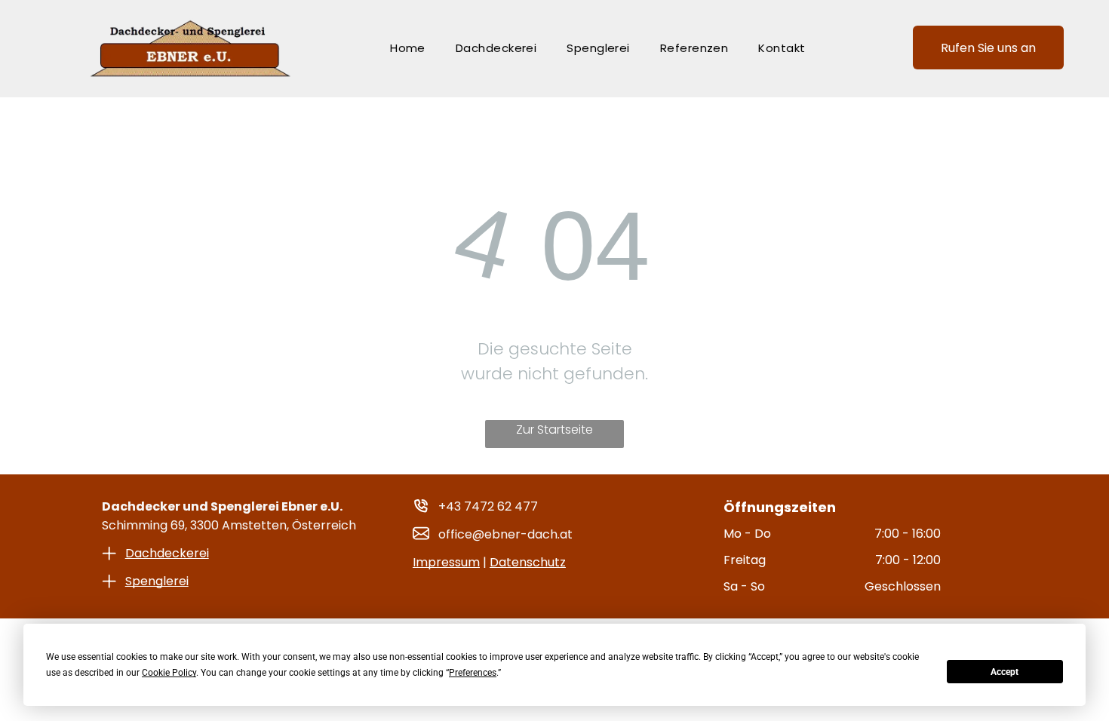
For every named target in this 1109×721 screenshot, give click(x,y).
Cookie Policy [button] (169, 672)
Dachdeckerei (167, 553)
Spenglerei (157, 581)
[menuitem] (408, 48)
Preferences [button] (472, 672)
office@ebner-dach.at (505, 534)
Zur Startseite (554, 429)
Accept (1004, 672)
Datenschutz (528, 562)
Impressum (446, 562)
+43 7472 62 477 (488, 506)
